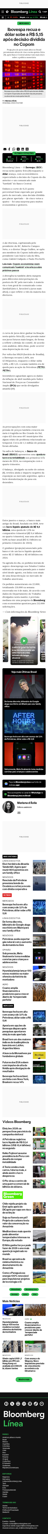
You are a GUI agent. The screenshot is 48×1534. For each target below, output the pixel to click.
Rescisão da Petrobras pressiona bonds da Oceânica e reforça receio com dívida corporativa (16, 885)
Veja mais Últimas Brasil (24, 671)
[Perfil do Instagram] (24, 1404)
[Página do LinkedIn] (30, 1404)
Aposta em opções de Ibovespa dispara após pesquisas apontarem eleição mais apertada (14, 1030)
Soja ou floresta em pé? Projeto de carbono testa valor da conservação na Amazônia (15, 1222)
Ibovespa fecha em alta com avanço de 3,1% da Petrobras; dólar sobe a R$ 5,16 (23, 737)
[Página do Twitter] (12, 1404)
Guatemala (6, 1466)
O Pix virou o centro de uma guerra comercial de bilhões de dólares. (15, 1183)
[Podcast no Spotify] (42, 1404)
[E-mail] (19, 812)
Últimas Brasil (15, 1289)
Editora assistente (24, 807)
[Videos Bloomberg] (24, 1122)
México (5, 1442)
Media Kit (5, 1512)
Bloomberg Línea (31, 1289)
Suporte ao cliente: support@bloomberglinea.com (20, 1526)
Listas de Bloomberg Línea (12, 1481)
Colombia (6, 1446)
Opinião (5, 1492)
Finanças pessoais (9, 1490)
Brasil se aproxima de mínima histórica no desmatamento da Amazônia (13, 1263)
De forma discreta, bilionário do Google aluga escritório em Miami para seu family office (22, 704)
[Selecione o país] (7, 11)
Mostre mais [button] (24, 1379)
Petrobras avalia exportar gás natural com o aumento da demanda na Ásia (17, 942)
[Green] (24, 1195)
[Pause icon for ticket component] (2, 17)
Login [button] (45, 12)
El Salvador (6, 1463)
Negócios (6, 1477)
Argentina (5, 1444)
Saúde (4, 1494)
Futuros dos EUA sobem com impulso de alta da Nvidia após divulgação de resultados (16, 1067)
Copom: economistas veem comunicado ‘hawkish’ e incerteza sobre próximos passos (22, 267)
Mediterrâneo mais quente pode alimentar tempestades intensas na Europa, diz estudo (16, 1236)
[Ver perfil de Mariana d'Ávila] (9, 808)
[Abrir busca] (40, 11)
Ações (25, 1294)
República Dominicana (10, 1468)
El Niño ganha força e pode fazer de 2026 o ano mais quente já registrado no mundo (16, 1250)
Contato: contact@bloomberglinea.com (16, 1524)
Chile (4, 1450)
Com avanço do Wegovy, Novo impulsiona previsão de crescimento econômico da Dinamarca (34, 1364)
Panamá (5, 1457)
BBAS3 (13, 454)
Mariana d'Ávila (11, 101)
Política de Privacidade (10, 1510)
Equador (5, 1455)
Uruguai (5, 1459)
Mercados (24, 23)
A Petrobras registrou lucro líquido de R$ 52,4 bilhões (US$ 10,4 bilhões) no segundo (16, 1144)
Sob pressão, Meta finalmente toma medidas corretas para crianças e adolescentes (24, 770)
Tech (4, 1483)
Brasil (4, 1440)
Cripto (4, 1496)
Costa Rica (6, 1461)
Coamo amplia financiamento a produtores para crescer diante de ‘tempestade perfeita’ (15, 994)
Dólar (35, 1294)
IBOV (38, 167)
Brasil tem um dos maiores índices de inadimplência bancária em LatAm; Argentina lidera (16, 1044)
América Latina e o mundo (11, 1437)
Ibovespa (15, 1294)
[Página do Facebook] (6, 1404)
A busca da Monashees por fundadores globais (16, 1055)
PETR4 (6, 370)
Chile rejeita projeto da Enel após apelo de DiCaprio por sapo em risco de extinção (16, 1208)
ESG (4, 1488)
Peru (4, 1453)
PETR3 (41, 367)
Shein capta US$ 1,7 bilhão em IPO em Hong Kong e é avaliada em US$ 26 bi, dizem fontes (12, 1363)
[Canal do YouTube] (18, 1404)
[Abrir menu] (2, 11)
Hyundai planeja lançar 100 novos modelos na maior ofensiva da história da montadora (17, 975)
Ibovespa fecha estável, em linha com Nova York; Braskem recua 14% (15, 1079)
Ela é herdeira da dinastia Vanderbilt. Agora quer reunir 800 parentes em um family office (15, 868)
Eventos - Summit (8, 1521)
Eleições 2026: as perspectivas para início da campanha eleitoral (16, 1131)
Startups (5, 1486)
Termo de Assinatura (9, 1508)
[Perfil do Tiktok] (36, 1404)
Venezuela (6, 1448)
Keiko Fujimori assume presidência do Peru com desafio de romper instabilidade (15, 1158)
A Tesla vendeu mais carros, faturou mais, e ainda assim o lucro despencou (14, 1171)
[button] (5, 149)
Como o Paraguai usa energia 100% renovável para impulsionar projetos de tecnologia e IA (16, 1277)
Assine (4, 1506)
